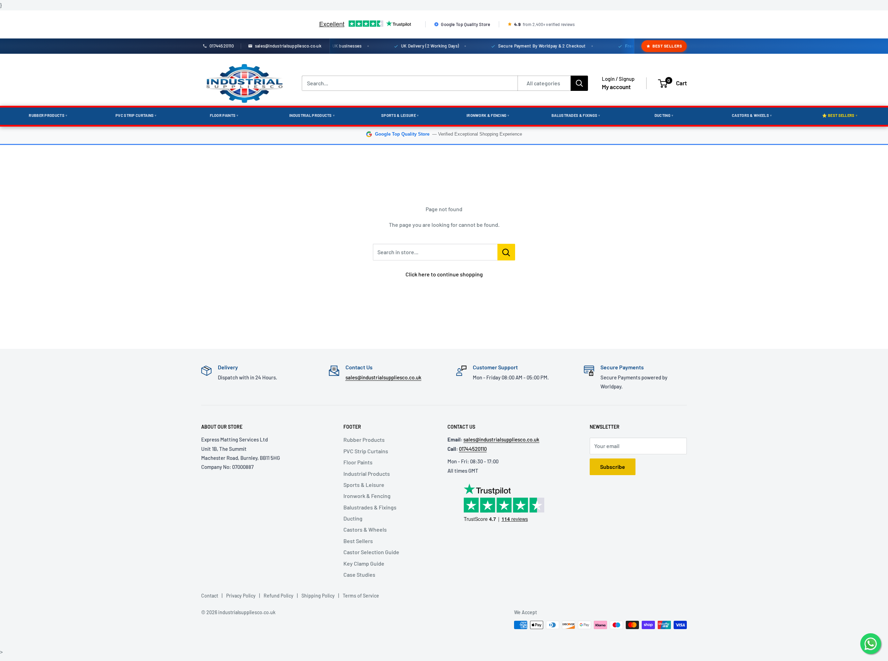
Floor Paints (224, 115)
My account (616, 86)
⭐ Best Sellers (839, 115)
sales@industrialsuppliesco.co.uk (383, 377)
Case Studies (359, 574)
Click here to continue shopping (444, 274)
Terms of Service (361, 596)
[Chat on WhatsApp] (870, 643)
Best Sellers (667, 45)
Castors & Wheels (752, 115)
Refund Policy (278, 596)
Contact (209, 596)
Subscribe (612, 466)
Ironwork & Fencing (488, 115)
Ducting (664, 115)
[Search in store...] (506, 252)
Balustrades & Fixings (576, 115)
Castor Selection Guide (371, 552)
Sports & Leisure (400, 115)
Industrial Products (312, 115)
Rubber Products (48, 115)
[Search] (579, 83)
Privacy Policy (241, 596)
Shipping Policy (318, 596)
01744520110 (473, 449)
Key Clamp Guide (363, 563)
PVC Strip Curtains (136, 115)
